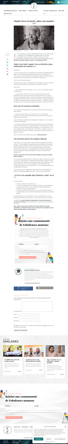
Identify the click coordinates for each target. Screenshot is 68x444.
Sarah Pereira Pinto (17, 50)
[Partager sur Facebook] (7, 59)
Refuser (49, 439)
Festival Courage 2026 (50, 10)
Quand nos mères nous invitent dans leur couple (33, 360)
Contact (24, 1)
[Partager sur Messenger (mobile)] (7, 74)
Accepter (38, 439)
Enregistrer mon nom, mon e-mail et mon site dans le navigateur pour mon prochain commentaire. (34, 326)
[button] (65, 426)
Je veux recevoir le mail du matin (27, 257)
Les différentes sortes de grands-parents (11, 360)
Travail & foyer (32, 10)
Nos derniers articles (10, 10)
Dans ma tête (8, 13)
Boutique (61, 10)
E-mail (37, 244)
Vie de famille (23, 10)
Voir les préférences (60, 439)
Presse (4, 3)
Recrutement (5, 442)
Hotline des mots (15, 1)
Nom (15, 314)
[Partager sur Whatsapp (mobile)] (7, 62)
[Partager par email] (7, 71)
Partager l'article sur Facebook (24, 289)
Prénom (21, 244)
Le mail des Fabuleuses (40, 2)
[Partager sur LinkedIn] (7, 68)
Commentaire (18, 311)
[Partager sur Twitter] (7, 65)
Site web (16, 320)
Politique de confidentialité (50, 441)
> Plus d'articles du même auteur (32, 283)
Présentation (5, 1)
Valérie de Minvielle (51, 374)
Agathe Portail (7, 371)
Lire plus (19, 371)
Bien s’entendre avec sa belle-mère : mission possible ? (54, 361)
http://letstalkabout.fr (28, 280)
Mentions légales (15, 442)
